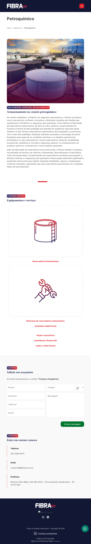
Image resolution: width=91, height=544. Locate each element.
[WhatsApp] (85, 528)
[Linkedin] (48, 517)
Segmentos (18, 28)
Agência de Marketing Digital (42, 541)
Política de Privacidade (45, 539)
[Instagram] (43, 517)
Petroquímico (29, 28)
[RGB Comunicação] (57, 541)
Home (9, 28)
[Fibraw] (17, 6)
